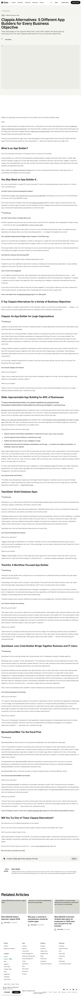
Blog (5, 961)
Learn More (10, 988)
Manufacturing (44, 953)
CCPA (17, 984)
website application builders (22, 170)
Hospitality (43, 961)
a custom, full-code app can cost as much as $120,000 (27, 195)
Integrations (7, 974)
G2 (34, 390)
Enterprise (20, 2)
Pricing (41, 2)
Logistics (24, 948)
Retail (42, 956)
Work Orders (25, 968)
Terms (50, 992)
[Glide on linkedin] (73, 989)
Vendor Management (27, 953)
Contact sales (65, 2)
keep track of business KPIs (40, 131)
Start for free (75, 2)
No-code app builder (36, 202)
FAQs (5, 971)
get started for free (43, 846)
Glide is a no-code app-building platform (14, 420)
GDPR (13, 984)
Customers (28, 2)
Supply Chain (43, 951)
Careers (6, 959)
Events (60, 958)
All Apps (24, 974)
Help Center (62, 953)
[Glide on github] (76, 989)
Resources (35, 2)
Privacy (55, 992)
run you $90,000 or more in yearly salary (29, 225)
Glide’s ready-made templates (53, 434)
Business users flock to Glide (11, 410)
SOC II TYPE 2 (7, 984)
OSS (59, 992)
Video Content (46, 871)
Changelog (6, 976)
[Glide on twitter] (70, 989)
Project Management (27, 958)
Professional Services (46, 963)
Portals (24, 961)
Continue (16, 992)
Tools (3, 15)
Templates (61, 946)
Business (42, 946)
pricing (47, 466)
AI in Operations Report (65, 963)
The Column (35, 871)
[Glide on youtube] (64, 989)
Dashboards (25, 963)
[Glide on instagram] (67, 989)
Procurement (25, 951)
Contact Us (74, 992)
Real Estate (43, 958)
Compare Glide (8, 969)
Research (6, 964)
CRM (23, 966)
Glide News (62, 961)
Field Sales (25, 971)
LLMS (68, 992)
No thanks (7, 992)
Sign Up (74, 858)
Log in (56, 2)
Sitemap (64, 992)
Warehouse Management (28, 956)
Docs (60, 951)
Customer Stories (63, 948)
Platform (6, 946)
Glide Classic (7, 979)
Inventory (24, 946)
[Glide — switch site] (6, 2)
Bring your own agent (9, 948)
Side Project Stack (27, 485)
